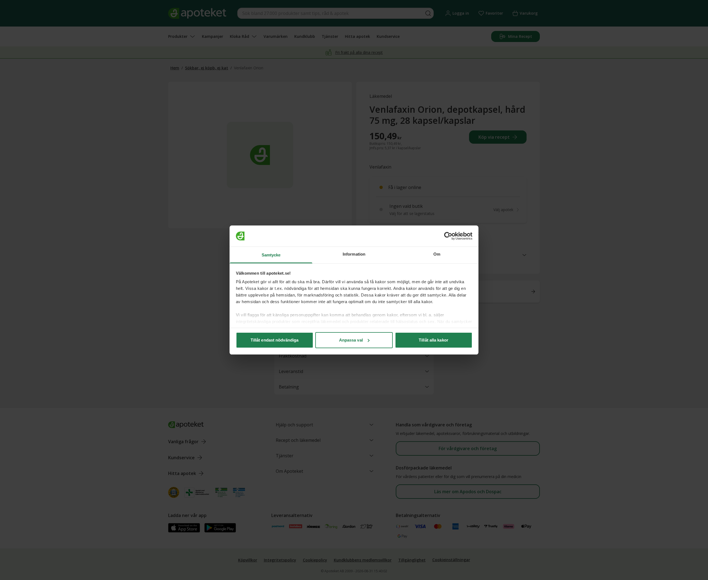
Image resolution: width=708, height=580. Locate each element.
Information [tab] (354, 254)
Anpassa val (351, 340)
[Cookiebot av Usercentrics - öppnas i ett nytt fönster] (448, 236)
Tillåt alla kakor (433, 340)
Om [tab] (436, 254)
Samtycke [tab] (271, 255)
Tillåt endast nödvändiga (274, 340)
